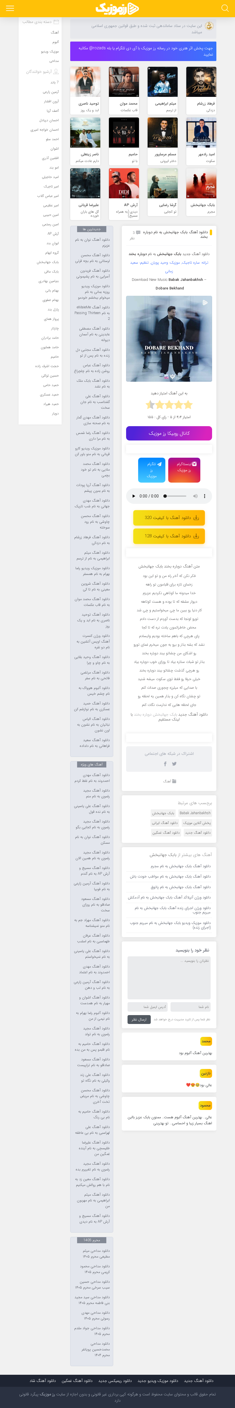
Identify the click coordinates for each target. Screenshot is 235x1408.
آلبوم (55, 42)
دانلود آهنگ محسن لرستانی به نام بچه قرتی (92, 258)
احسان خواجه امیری (45, 129)
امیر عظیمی (51, 205)
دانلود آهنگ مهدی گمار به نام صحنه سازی (93, 420)
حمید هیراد (51, 404)
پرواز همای (51, 319)
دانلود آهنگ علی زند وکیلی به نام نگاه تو (95, 1078)
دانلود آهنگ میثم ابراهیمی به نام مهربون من (93, 1200)
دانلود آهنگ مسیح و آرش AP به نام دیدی (94, 1219)
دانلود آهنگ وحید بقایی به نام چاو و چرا (92, 660)
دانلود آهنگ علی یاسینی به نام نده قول (92, 809)
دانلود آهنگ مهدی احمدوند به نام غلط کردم (92, 778)
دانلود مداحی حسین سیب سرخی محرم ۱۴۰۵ (92, 1284)
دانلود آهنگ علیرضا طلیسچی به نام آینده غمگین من (94, 1148)
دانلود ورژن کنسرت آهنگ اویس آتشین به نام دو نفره (93, 641)
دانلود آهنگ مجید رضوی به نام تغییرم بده (93, 1166)
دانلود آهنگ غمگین (166, 832)
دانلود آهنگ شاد (43, 1381)
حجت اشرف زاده (47, 366)
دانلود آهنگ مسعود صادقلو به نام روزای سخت (95, 904)
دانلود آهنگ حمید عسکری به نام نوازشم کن (92, 706)
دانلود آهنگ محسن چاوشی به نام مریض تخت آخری (95, 1096)
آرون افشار (51, 101)
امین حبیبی (51, 215)
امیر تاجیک (51, 186)
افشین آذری (50, 158)
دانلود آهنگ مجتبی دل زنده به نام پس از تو (93, 353)
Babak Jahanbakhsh (195, 813)
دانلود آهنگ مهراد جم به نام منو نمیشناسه (92, 923)
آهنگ (167, 781)
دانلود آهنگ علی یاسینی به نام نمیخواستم (92, 954)
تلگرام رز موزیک (152, 470)
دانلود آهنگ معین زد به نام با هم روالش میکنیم (92, 1182)
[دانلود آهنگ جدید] (117, 8)
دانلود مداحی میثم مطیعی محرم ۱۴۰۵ (96, 1254)
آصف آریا (53, 110)
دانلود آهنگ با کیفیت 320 (168, 517)
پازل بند (53, 309)
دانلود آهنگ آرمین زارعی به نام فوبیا (92, 886)
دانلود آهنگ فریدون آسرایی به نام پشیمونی (93, 273)
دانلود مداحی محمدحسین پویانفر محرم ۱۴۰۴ (96, 1349)
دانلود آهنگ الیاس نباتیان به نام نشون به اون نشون (93, 724)
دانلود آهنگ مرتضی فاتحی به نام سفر (95, 675)
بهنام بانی (52, 290)
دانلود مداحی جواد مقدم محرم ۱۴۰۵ (92, 1331)
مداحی (54, 61)
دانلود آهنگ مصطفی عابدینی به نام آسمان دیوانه (94, 334)
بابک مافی (51, 271)
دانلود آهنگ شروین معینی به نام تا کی (95, 586)
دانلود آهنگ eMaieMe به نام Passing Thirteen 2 (92, 313)
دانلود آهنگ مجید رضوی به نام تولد (96, 1031)
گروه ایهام (52, 252)
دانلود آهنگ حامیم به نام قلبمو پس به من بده (92, 1047)
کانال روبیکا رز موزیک (169, 433)
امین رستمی (50, 224)
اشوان (54, 148)
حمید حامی (51, 385)
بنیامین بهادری (49, 281)
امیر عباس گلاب (48, 196)
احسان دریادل (49, 120)
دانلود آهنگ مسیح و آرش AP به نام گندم (94, 871)
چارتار (55, 328)
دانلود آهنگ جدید (196, 254)
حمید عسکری (49, 394)
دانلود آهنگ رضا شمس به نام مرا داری (93, 436)
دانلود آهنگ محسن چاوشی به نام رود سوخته (95, 521)
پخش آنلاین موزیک (197, 823)
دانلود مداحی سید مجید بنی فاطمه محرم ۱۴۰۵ (92, 1300)
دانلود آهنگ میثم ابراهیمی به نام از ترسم (93, 555)
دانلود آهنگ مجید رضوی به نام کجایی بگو (93, 824)
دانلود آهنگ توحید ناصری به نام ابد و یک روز (93, 620)
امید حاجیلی (50, 177)
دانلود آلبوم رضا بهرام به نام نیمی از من (93, 1016)
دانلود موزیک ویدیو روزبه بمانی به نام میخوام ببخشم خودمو (94, 292)
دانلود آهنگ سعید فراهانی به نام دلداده (95, 743)
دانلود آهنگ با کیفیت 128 (168, 536)
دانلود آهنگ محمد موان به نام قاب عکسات (92, 602)
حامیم (55, 356)
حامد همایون (50, 347)
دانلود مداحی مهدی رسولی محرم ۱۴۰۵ (95, 1315)
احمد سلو (52, 139)
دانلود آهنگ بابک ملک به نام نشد (93, 383)
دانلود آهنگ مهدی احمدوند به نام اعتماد (94, 969)
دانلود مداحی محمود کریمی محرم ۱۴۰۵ (95, 1269)
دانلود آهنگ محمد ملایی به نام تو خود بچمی (95, 469)
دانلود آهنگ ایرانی (165, 823)
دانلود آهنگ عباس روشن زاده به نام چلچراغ (92, 368)
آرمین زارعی (51, 92)
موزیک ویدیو (50, 51)
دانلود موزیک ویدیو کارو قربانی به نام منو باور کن (92, 451)
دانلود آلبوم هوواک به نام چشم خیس (94, 691)
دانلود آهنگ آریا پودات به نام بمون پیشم (93, 488)
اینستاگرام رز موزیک (184, 467)
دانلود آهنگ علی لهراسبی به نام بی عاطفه (92, 1130)
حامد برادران (50, 337)
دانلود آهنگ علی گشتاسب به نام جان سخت (95, 402)
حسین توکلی (50, 375)
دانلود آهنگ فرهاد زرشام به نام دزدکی (92, 540)
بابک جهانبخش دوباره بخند (155, 714)
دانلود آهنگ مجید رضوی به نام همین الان (92, 855)
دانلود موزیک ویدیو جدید (158, 1381)
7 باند (54, 82)
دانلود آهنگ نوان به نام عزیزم (92, 242)
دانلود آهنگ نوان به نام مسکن (92, 840)
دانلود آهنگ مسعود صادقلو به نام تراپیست (93, 1062)
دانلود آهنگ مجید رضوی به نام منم (96, 793)
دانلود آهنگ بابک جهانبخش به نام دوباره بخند (175, 234)
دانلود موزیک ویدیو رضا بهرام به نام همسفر (92, 571)
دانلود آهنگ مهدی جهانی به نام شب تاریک (92, 503)
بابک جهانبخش (163, 813)
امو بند (54, 167)
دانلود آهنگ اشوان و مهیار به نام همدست (94, 1000)
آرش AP (53, 233)
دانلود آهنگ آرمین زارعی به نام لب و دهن (92, 985)
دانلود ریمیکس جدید (115, 1381)
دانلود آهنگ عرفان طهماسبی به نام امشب (93, 938)
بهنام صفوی (51, 300)
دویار (55, 413)
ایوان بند (52, 243)
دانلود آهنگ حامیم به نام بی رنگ (94, 1114)
